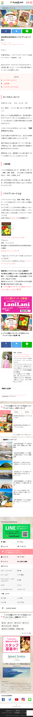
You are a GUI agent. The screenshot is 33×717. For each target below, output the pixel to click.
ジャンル (5, 566)
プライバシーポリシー (8, 712)
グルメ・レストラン (6, 570)
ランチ (10, 623)
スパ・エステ (4, 575)
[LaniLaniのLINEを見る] (29, 700)
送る (27, 31)
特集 (4, 542)
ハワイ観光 (20, 575)
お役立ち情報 (23, 561)
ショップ (5, 557)
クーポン (22, 557)
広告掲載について (19, 712)
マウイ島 (3, 602)
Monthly (27, 412)
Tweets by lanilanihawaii (9, 522)
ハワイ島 (19, 598)
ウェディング (21, 589)
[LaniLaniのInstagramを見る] (23, 700)
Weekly (16, 412)
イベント (5, 561)
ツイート (16, 31)
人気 (4, 623)
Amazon (12, 218)
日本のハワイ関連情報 (8, 629)
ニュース (5, 546)
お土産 (19, 580)
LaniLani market (11, 608)
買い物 (19, 570)
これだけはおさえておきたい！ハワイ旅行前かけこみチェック (13, 551)
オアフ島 (3, 598)
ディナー (26, 623)
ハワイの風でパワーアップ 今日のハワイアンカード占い (12, 44)
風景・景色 (20, 629)
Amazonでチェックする (9, 251)
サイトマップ (24, 710)
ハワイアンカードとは (9, 87)
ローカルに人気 (7, 626)
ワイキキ (18, 623)
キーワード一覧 (26, 633)
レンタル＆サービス (6, 589)
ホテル (3, 585)
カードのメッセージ (9, 80)
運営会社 (18, 710)
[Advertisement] (16, 512)
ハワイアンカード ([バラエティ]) (11, 237)
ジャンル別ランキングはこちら (22, 434)
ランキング (22, 546)
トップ (2, 395)
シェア (6, 31)
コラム (9, 42)
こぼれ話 (5, 83)
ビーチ (19, 585)
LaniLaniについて (10, 710)
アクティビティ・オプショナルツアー (8, 580)
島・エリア (6, 593)
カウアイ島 (20, 602)
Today (5, 412)
